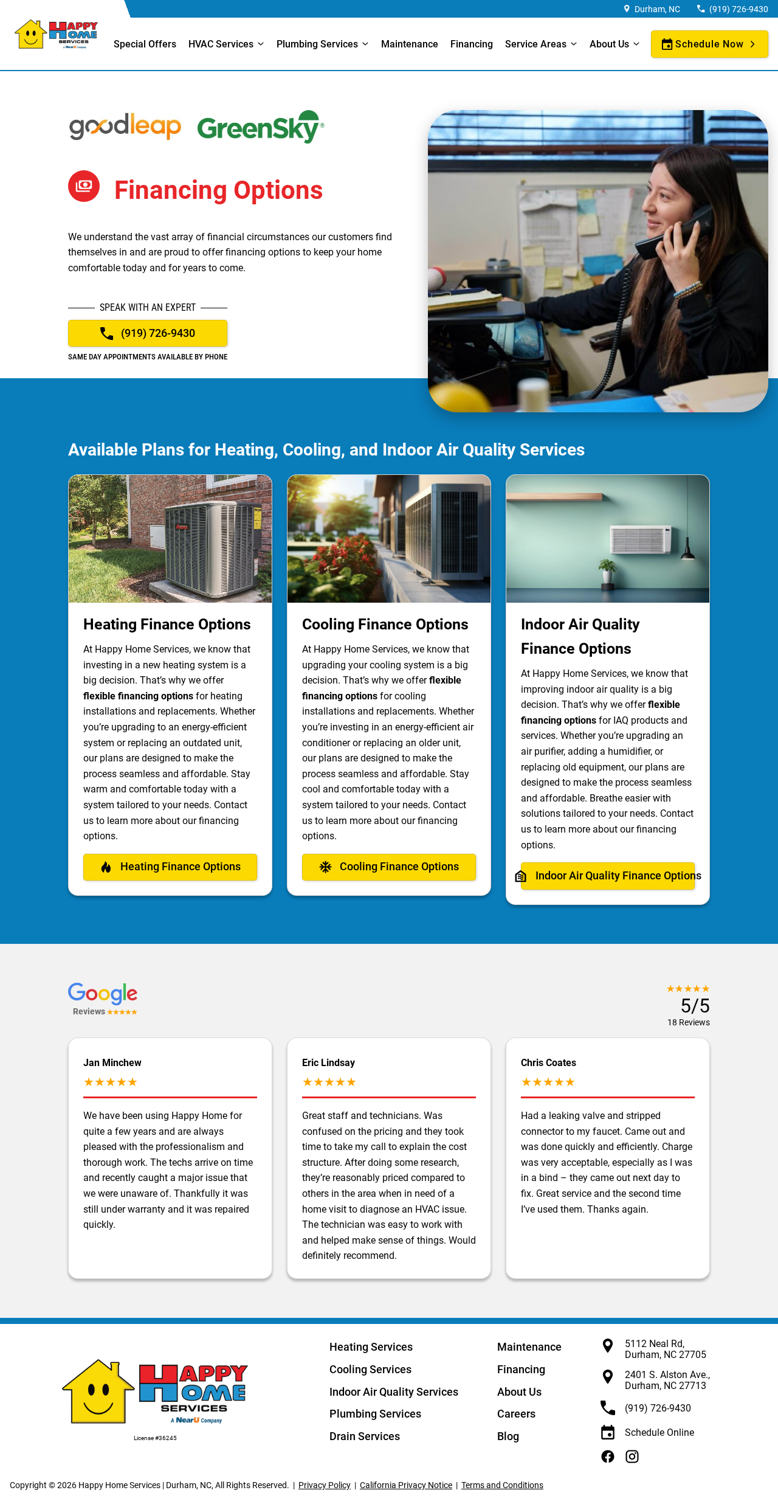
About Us (519, 1391)
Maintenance (409, 44)
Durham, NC (657, 9)
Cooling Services (370, 1369)
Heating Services (371, 1346)
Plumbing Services (317, 44)
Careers (516, 1413)
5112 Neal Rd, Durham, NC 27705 (665, 1349)
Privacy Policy (324, 1485)
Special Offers (145, 44)
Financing (471, 44)
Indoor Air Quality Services (393, 1391)
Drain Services (364, 1436)
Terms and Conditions (502, 1485)
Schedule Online (659, 1432)
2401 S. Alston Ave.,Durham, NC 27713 (667, 1380)
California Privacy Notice (406, 1485)
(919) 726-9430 (738, 9)
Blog (508, 1436)
